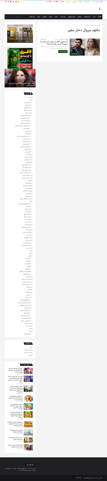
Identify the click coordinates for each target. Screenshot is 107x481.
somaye (64, 39)
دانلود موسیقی (27, 214)
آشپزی (30, 97)
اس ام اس (28, 258)
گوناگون (30, 256)
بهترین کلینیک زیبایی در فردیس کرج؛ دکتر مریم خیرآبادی (15, 446)
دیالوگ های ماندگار (27, 232)
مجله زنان (30, 290)
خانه (99, 17)
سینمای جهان (26, 144)
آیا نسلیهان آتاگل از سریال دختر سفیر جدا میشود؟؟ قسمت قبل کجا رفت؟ (54, 42)
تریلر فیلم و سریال (25, 310)
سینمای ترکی (26, 141)
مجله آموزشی (29, 277)
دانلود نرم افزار (27, 217)
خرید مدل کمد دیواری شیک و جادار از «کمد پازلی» (20, 40)
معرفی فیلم (26, 313)
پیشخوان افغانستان (27, 186)
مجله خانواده (29, 287)
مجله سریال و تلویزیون (25, 305)
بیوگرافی (79, 17)
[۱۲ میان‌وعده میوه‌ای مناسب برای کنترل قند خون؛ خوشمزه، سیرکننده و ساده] (28, 398)
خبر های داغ (29, 193)
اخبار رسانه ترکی (25, 121)
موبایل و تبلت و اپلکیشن (25, 271)
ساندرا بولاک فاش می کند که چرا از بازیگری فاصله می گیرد (22, 84)
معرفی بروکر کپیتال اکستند (25, 470)
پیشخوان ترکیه (28, 188)
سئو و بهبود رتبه (27, 243)
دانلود (39, 17)
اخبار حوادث (28, 113)
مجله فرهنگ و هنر (26, 318)
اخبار (94, 17)
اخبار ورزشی (28, 152)
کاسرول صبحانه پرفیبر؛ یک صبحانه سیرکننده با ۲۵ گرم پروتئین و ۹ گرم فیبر (16, 406)
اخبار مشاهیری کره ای (25, 173)
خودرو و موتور (29, 196)
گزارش (56, 17)
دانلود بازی (28, 206)
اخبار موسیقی (27, 149)
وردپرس (30, 355)
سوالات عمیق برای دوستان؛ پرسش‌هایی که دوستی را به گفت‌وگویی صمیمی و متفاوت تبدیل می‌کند (15, 389)
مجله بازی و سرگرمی (27, 282)
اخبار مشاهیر (87, 17)
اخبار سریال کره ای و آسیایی (22, 126)
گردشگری (44, 17)
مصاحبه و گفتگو (28, 323)
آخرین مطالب (87, 2)
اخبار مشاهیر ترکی (26, 167)
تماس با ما (67, 2)
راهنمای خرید (27, 264)
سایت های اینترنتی (26, 245)
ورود (31, 347)
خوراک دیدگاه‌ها (28, 352)
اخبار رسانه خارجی (24, 123)
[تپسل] (8, 49)
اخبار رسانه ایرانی (25, 118)
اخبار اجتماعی (27, 102)
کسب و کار (28, 297)
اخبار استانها (28, 105)
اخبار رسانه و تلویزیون (25, 115)
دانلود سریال (28, 209)
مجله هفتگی (29, 292)
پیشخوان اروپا (29, 183)
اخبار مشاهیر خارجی (26, 170)
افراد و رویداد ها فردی (27, 178)
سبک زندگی (29, 235)
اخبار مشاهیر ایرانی (26, 165)
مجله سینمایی (27, 308)
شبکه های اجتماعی (26, 227)
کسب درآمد (29, 248)
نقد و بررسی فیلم (25, 316)
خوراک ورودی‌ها (28, 350)
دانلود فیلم (28, 212)
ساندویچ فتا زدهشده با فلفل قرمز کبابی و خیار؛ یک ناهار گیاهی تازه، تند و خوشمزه (14, 423)
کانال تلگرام (32, 17)
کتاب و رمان (28, 222)
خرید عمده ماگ (32, 468)
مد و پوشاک (28, 269)
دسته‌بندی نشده (28, 225)
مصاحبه (50, 17)
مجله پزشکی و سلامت (27, 284)
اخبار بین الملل (27, 110)
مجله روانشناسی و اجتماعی (24, 303)
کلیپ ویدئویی (27, 334)
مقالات (30, 329)
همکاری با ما (74, 2)
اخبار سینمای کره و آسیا (23, 136)
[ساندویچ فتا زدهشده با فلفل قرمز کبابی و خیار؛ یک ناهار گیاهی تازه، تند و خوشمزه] (28, 424)
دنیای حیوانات (29, 230)
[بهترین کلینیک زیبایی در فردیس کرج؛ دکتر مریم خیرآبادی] (28, 447)
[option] (20, 33)
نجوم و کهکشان (27, 274)
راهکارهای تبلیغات (24, 300)
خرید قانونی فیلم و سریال (25, 204)
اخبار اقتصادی (27, 108)
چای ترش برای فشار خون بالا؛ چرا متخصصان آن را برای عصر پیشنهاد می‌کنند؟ (15, 370)
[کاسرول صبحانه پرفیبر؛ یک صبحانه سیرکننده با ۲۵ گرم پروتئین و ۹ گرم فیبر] (28, 406)
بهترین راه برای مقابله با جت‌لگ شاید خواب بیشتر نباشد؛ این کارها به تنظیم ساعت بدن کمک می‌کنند (15, 379)
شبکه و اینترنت (28, 240)
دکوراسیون (28, 261)
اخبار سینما (28, 134)
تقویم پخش (26, 128)
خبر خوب (28, 295)
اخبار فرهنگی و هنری (26, 147)
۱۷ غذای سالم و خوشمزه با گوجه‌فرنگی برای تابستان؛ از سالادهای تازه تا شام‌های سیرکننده (16, 414)
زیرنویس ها (28, 219)
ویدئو (31, 331)
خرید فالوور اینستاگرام (22, 468)
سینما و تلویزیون (71, 17)
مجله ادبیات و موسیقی (27, 279)
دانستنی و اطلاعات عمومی (26, 199)
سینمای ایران (26, 139)
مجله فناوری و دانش (26, 321)
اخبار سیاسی (28, 131)
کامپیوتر (29, 266)
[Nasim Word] (100, 9)
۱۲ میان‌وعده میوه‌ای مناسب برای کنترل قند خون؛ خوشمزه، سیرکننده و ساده (15, 398)
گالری (30, 251)
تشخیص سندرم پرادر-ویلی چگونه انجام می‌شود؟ (16, 431)
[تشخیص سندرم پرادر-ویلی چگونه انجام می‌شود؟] (28, 432)
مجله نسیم (63, 17)
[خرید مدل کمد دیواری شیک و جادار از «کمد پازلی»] (28, 440)
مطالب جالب (29, 326)
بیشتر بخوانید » (63, 51)
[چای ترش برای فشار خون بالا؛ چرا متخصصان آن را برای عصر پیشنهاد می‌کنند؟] (28, 371)
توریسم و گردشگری (27, 191)
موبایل (14, 468)
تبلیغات (80, 2)
